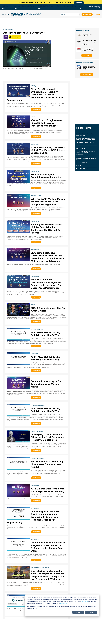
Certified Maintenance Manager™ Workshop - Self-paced (89, 67)
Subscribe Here (87, 14)
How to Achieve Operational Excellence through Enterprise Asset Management (86, 158)
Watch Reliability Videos (82, 168)
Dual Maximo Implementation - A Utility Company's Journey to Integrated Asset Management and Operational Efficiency (48, 575)
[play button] (27, 53)
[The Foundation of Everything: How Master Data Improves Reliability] (18, 463)
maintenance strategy (37, 329)
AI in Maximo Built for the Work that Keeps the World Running (48, 490)
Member (98, 14)
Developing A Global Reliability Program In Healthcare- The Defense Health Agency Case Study (48, 546)
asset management (36, 508)
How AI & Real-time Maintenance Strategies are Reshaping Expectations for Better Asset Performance (46, 283)
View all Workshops (86, 74)
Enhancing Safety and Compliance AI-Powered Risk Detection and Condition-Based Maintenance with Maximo (48, 257)
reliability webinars (36, 86)
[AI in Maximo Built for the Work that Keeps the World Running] (18, 490)
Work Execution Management (38, 405)
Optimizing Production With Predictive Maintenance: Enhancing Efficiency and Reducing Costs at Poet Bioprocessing (34, 517)
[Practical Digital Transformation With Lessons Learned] (18, 601)
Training (59, 6)
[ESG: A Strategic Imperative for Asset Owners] (18, 309)
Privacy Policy (63, 603)
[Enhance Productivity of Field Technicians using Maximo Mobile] (18, 382)
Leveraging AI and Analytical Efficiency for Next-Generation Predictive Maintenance (47, 437)
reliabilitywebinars (8, 29)
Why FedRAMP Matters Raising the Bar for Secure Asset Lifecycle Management (48, 202)
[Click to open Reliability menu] (5, 14)
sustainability (34, 353)
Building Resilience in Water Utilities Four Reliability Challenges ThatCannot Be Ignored (46, 228)
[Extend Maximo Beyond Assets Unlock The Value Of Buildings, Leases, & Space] (18, 149)
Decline (91, 612)
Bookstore (67, 6)
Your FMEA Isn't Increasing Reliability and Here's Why (45, 334)
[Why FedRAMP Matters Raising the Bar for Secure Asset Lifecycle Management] (18, 200)
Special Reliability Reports (83, 163)
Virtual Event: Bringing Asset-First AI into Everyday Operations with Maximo (47, 123)
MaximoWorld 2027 (87, 34)
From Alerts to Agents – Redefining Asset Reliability (46, 176)
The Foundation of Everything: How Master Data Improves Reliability (47, 464)
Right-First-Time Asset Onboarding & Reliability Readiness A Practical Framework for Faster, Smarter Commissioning (35, 95)
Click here (79, 2)
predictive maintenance (37, 431)
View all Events (87, 55)
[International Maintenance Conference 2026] (78, 49)
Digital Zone (79, 165)
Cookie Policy (84, 601)
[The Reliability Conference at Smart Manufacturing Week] (78, 41)
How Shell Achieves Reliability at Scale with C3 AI (85, 134)
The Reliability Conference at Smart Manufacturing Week (89, 42)
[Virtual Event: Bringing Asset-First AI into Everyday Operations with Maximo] (18, 121)
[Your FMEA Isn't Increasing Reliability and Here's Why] (18, 334)
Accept (78, 612)
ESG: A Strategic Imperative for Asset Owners (48, 309)
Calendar (74, 6)
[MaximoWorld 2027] (78, 35)
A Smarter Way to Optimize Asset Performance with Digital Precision (85, 139)
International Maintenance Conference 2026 (89, 48)
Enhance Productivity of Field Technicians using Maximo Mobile (47, 384)
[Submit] (62, 14)
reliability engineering (37, 304)
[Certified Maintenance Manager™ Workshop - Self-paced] (78, 67)
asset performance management (40, 567)
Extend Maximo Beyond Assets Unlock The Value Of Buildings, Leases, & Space (48, 150)
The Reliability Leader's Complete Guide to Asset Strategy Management (85, 153)
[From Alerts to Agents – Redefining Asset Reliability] (18, 176)
